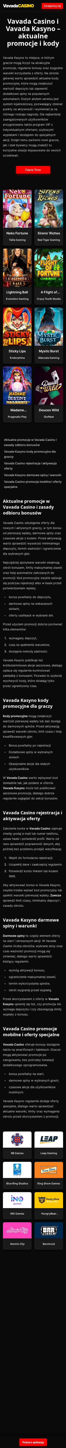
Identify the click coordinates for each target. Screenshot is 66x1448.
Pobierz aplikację (33, 1442)
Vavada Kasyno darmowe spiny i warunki (32, 475)
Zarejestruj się (52, 5)
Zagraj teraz (33, 169)
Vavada (18, 5)
